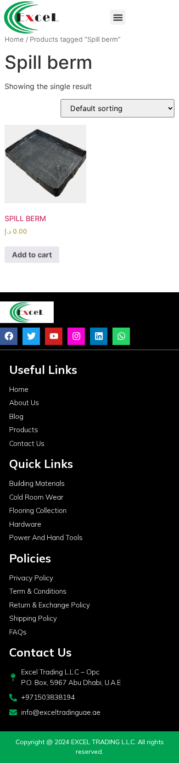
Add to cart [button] (32, 254)
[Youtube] (53, 336)
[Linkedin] (98, 336)
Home (14, 39)
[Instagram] (76, 336)
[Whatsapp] (121, 336)
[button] (117, 17)
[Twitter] (31, 336)
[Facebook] (8, 336)
